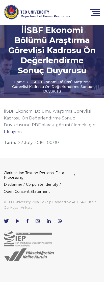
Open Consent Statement (27, 191)
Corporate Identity (42, 184)
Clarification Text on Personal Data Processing (34, 175)
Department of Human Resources (45, 16)
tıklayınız (13, 131)
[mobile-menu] (95, 12)
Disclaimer (13, 184)
